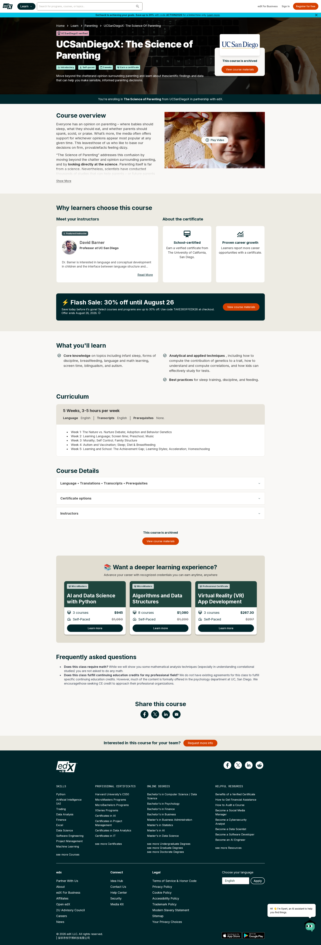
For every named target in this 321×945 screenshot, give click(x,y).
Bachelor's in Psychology (163, 803)
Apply (258, 881)
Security (116, 898)
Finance (61, 819)
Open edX (63, 904)
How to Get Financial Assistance (235, 799)
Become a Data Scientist (230, 829)
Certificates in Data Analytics (113, 830)
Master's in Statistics (160, 825)
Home (60, 25)
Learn (24, 6)
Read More (145, 275)
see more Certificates (108, 843)
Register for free (305, 6)
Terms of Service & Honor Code (174, 881)
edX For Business (268, 6)
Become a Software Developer (234, 834)
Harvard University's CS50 (112, 794)
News (60, 922)
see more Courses (67, 854)
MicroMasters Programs (110, 799)
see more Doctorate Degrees (165, 851)
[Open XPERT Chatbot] (310, 924)
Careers (61, 916)
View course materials (240, 69)
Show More (63, 181)
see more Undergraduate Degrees (168, 843)
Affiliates (62, 898)
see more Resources (228, 847)
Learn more (213, 15)
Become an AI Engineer (230, 839)
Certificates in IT (105, 835)
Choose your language (237, 872)
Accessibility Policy (165, 898)
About (60, 886)
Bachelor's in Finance (161, 809)
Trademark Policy (164, 904)
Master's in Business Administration (169, 819)
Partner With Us (67, 881)
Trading (61, 809)
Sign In (286, 6)
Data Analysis (64, 814)
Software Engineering (69, 835)
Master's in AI (156, 830)
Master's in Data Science (163, 835)
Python (60, 794)
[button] (138, 6)
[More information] (99, 312)
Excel (59, 825)
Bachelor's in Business (161, 814)
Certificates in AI (105, 815)
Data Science (64, 830)
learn (74, 25)
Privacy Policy (162, 886)
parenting (91, 25)
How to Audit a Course (229, 805)
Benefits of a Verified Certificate (235, 794)
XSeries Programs (106, 810)
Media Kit (117, 904)
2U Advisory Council (70, 910)
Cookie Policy (162, 892)
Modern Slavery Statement (170, 910)
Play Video (217, 140)
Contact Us (118, 886)
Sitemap (158, 916)
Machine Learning (67, 846)
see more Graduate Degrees (165, 847)
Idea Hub (116, 881)
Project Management (69, 841)
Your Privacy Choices (167, 922)
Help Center (118, 892)
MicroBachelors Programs (112, 805)
